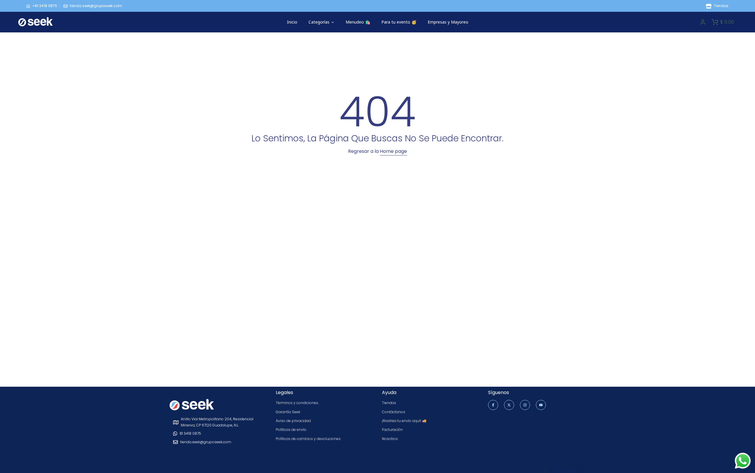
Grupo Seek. (250, 469)
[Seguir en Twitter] (509, 405)
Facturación (392, 429)
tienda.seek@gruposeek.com (96, 5)
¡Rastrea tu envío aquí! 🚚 (404, 420)
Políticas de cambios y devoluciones (308, 438)
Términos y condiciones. (297, 402)
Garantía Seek (288, 411)
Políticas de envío (291, 429)
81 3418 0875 (190, 433)
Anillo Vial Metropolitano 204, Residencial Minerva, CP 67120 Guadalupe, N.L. (217, 421)
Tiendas (720, 5)
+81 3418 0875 (44, 5)
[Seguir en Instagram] (525, 405)
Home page (393, 151)
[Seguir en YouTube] (541, 405)
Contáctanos (393, 411)
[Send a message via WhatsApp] (742, 461)
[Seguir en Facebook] (493, 405)
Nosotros (390, 438)
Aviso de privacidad (293, 420)
